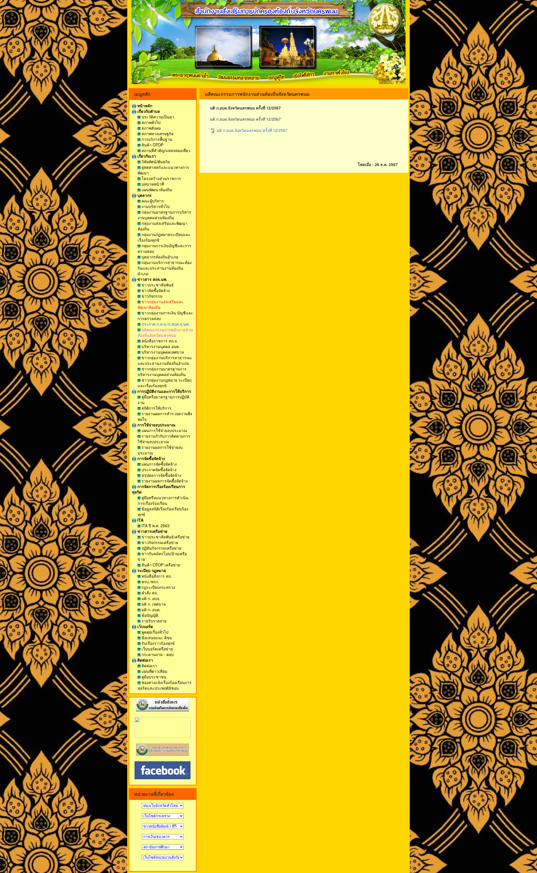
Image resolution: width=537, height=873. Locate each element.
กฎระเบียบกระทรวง (157, 587)
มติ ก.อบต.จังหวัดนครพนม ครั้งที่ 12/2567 (252, 130)
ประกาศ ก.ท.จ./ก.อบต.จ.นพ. (165, 324)
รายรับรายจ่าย (153, 621)
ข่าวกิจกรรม (151, 296)
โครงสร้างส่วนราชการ (160, 178)
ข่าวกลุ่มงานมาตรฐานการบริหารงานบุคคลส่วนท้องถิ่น (162, 371)
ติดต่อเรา (144, 660)
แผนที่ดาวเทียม (153, 671)
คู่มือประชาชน (153, 677)
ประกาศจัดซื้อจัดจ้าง (158, 469)
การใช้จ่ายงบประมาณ (155, 425)
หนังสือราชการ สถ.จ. (159, 341)
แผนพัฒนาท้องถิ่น (156, 189)
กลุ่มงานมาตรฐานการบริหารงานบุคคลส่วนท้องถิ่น (164, 214)
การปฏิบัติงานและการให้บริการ (163, 391)
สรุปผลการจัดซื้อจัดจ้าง (160, 475)
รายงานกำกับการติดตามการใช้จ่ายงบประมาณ (164, 438)
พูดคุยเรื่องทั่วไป (154, 632)
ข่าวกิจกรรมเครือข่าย (159, 542)
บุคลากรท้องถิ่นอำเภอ (159, 257)
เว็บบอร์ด (144, 626)
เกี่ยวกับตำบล (148, 111)
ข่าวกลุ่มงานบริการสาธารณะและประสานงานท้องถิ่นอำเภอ (165, 360)
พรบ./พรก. (149, 581)
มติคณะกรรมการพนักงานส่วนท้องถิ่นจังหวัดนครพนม (165, 332)
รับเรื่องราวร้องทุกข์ (157, 643)
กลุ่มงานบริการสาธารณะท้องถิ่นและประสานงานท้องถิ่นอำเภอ (165, 268)
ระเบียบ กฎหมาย (151, 570)
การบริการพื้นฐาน (156, 139)
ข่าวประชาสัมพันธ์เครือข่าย (164, 537)
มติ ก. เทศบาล (153, 604)
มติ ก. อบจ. (150, 598)
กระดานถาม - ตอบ (157, 654)
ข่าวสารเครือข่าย (151, 531)
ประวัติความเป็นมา (157, 117)
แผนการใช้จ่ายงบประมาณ (163, 430)
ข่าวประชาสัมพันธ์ (157, 285)
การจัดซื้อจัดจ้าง (150, 458)
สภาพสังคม (150, 128)
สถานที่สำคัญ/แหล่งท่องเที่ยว (165, 150)
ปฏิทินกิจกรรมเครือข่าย (160, 548)
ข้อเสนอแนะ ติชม (156, 637)
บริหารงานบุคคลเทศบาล (162, 352)
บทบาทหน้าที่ (152, 184)
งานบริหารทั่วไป (154, 206)
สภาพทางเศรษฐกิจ (156, 133)
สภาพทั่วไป (150, 122)
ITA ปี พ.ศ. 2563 (154, 525)
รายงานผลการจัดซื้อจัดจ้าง (164, 481)
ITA (139, 520)
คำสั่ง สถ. (149, 593)
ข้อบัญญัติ (149, 615)
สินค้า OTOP (151, 145)
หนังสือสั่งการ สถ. (156, 576)
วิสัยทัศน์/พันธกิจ (155, 161)
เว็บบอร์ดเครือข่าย (156, 649)
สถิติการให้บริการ (155, 408)
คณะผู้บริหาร (152, 201)
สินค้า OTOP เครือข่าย (160, 565)
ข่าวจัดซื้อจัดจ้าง (155, 290)
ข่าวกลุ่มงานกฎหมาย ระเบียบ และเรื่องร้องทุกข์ (165, 382)
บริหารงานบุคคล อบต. (160, 346)
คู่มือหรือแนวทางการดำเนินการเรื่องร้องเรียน (163, 500)
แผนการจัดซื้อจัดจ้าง (158, 464)
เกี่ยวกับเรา (146, 156)
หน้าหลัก (144, 105)
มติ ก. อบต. (150, 609)
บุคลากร (144, 195)
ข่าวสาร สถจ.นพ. (151, 279)
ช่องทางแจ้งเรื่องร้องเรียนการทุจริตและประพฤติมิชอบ (165, 685)
